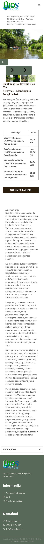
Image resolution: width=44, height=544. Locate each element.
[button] (9, 78)
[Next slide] (25, 70)
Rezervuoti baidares (21, 190)
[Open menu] (39, 5)
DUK (8, 497)
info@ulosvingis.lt (14, 529)
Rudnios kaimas (13, 521)
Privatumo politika (14, 501)
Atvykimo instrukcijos (15, 493)
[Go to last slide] (12, 70)
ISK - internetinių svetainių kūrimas (22, 541)
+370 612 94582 (13, 525)
